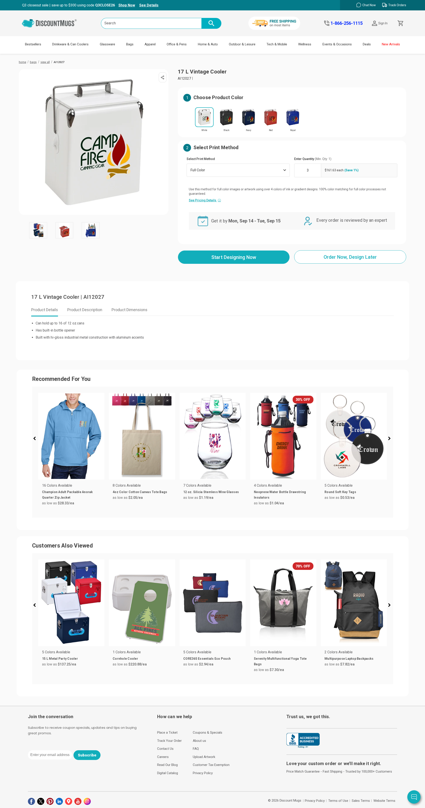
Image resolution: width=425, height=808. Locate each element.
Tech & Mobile (277, 44)
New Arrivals (391, 44)
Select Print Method (201, 159)
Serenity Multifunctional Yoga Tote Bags (280, 661)
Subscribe (87, 755)
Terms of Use (338, 801)
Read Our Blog (167, 765)
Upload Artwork (204, 757)
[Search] (211, 23)
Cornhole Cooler (125, 658)
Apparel (150, 44)
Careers (163, 757)
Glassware (107, 44)
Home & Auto (208, 44)
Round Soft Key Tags (340, 492)
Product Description (84, 309)
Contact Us (165, 749)
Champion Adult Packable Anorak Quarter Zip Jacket (67, 494)
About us (199, 741)
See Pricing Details (205, 200)
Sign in (383, 23)
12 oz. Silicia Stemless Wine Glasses (211, 492)
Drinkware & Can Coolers (70, 44)
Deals (367, 44)
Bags (129, 44)
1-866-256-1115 (346, 23)
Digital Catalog (167, 773)
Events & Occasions (337, 44)
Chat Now (369, 5)
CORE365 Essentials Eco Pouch (207, 658)
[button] (36, 439)
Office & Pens (177, 44)
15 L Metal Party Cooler (60, 658)
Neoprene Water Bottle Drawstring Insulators (280, 494)
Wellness (304, 44)
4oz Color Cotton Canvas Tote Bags (140, 492)
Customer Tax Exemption (211, 765)
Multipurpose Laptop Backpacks (349, 658)
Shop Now (126, 5)
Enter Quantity (312, 159)
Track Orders (397, 5)
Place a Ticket (167, 733)
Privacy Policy (203, 773)
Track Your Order (169, 741)
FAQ (196, 749)
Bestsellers (33, 44)
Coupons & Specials (207, 733)
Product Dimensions (129, 309)
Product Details (44, 309)
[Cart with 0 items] (400, 23)
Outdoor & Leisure (242, 44)
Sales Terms (361, 801)
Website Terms (384, 801)
